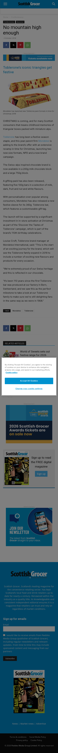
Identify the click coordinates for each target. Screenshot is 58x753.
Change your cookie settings (28, 389)
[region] (28, 376)
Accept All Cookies (29, 381)
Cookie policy (11, 372)
